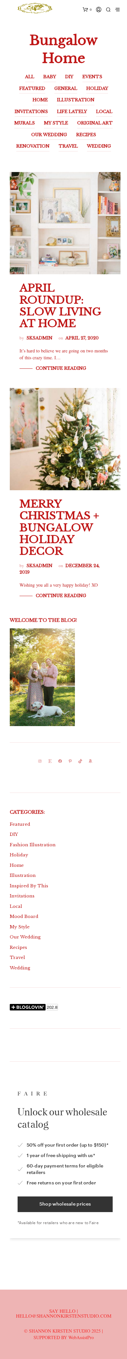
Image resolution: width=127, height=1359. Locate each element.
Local (16, 906)
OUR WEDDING (49, 134)
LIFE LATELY (72, 111)
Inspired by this (29, 886)
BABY (49, 76)
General (65, 88)
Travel (17, 957)
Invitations (22, 896)
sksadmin (39, 338)
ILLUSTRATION (75, 100)
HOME (40, 100)
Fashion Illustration (33, 845)
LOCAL (104, 111)
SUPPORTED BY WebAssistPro (64, 1337)
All (29, 76)
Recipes (18, 947)
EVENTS (92, 76)
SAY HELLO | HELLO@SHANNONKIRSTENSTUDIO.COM (63, 1313)
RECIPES (86, 134)
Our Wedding (25, 937)
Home (17, 865)
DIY (69, 76)
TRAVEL (68, 146)
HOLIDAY (97, 88)
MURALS (24, 123)
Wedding (20, 968)
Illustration (23, 875)
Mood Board (24, 916)
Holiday (19, 855)
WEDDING (99, 146)
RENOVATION (32, 146)
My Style (20, 927)
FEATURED (32, 88)
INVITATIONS (31, 111)
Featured (20, 824)
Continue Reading (61, 368)
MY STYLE (56, 123)
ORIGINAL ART (95, 123)
